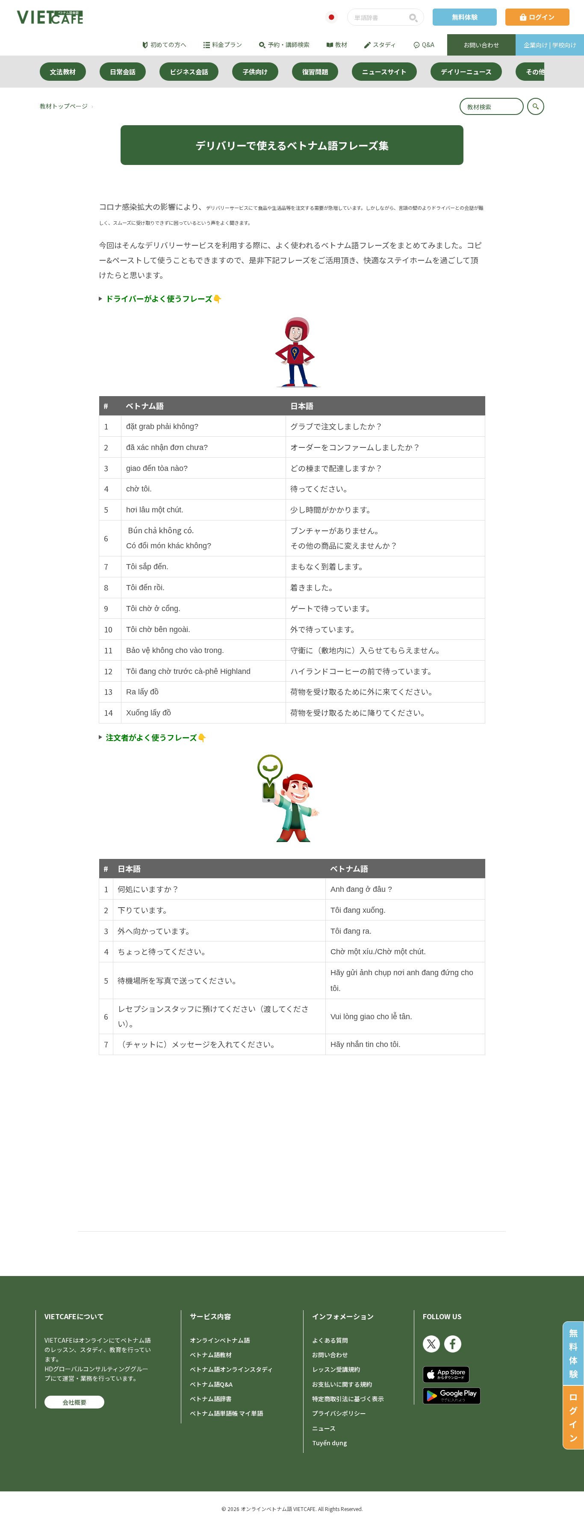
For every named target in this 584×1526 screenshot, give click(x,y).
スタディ (384, 44)
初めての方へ (168, 44)
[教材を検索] (535, 106)
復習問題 (315, 71)
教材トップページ (64, 106)
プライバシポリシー (339, 1413)
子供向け (255, 71)
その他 (535, 71)
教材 (341, 44)
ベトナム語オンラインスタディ (231, 1369)
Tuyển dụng (329, 1442)
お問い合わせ (330, 1354)
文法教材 (63, 71)
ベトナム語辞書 (211, 1398)
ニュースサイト (384, 71)
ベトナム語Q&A (211, 1384)
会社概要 (74, 1402)
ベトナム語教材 (211, 1354)
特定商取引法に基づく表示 (348, 1398)
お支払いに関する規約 (342, 1384)
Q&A (428, 44)
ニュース (324, 1428)
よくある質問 (330, 1340)
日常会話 (123, 71)
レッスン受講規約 (336, 1369)
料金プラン (227, 44)
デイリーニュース (466, 71)
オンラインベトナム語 (220, 1340)
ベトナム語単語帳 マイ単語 (226, 1413)
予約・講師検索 (289, 44)
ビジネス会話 (189, 71)
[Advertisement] (292, 1119)
